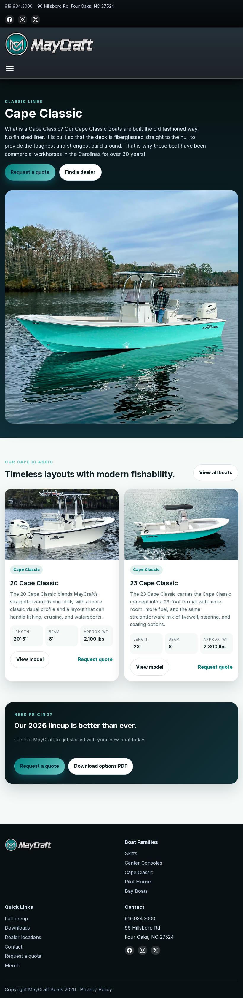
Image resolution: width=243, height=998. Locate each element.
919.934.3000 (19, 6)
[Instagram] (22, 19)
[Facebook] (9, 19)
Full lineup (16, 919)
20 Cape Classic (34, 583)
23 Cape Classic (154, 583)
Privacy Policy (96, 989)
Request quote (95, 659)
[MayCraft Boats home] (49, 44)
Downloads (17, 928)
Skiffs (131, 853)
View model (30, 659)
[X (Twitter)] (35, 19)
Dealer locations (23, 937)
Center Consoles (143, 863)
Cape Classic (139, 872)
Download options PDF (100, 766)
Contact (13, 947)
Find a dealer (80, 172)
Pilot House (138, 881)
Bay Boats (136, 891)
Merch (12, 965)
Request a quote (30, 172)
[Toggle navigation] (10, 68)
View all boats (215, 472)
